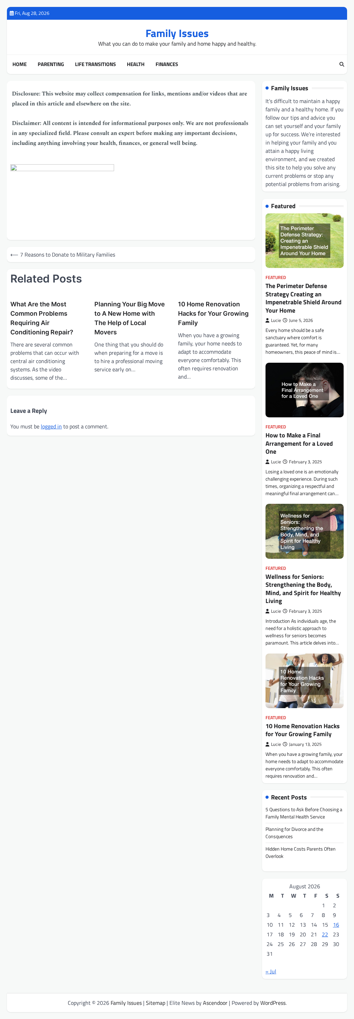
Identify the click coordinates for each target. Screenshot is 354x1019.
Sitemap (155, 1003)
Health (136, 64)
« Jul (271, 971)
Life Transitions (95, 64)
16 (336, 924)
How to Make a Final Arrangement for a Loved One (299, 443)
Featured (276, 277)
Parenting (51, 64)
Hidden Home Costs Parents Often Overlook (301, 852)
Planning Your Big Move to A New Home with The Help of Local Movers (129, 318)
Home (19, 64)
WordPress (273, 1003)
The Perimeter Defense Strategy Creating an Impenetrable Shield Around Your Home (304, 298)
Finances (167, 64)
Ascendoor (215, 1003)
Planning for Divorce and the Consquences (294, 832)
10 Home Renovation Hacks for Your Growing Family (213, 313)
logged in (51, 426)
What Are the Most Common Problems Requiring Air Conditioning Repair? (41, 318)
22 (325, 934)
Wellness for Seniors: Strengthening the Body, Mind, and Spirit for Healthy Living (303, 588)
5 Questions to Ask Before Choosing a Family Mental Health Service (304, 813)
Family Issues (177, 33)
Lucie (276, 320)
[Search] (342, 64)
